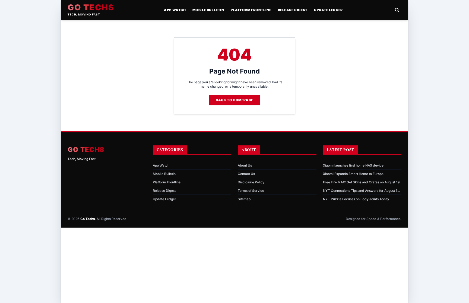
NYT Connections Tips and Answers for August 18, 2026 (361, 191)
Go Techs (91, 7)
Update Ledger (328, 10)
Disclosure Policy (251, 182)
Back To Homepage (234, 100)
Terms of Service (251, 191)
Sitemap (244, 199)
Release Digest (293, 10)
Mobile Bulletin (208, 10)
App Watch (175, 10)
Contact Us (246, 174)
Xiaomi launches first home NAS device (353, 165)
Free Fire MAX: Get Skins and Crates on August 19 (361, 182)
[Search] (397, 10)
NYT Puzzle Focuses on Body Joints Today (356, 199)
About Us (245, 165)
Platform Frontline (251, 10)
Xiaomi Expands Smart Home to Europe (353, 174)
